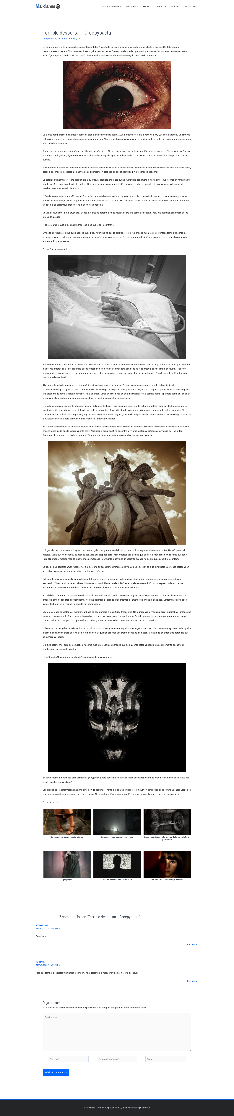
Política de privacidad (108, 1107)
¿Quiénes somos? (130, 1107)
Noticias (174, 6)
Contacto (145, 1107)
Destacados (190, 6)
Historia (147, 6)
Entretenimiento (110, 6)
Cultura (159, 6)
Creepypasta (49, 38)
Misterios (131, 6)
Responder (192, 944)
